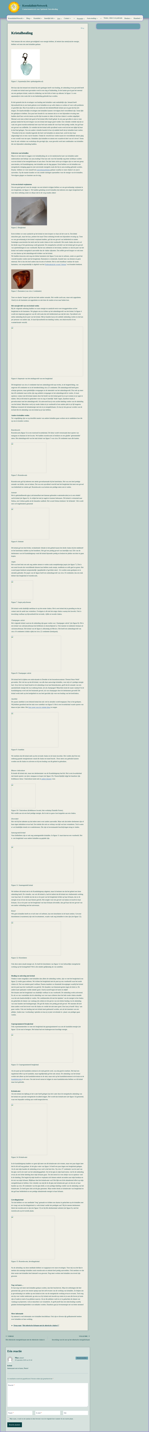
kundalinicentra (16, 1079)
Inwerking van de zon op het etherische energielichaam (71, 1338)
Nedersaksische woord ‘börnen (55, 264)
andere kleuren (46, 779)
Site (65, 1413)
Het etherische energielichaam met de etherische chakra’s (25, 1338)
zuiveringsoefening (43, 170)
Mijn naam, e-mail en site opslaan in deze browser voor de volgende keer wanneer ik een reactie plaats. (41, 1419)
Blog (82, 28)
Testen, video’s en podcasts (113, 18)
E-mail (39, 1413)
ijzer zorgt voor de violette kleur (39, 707)
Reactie (11, 1385)
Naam (11, 1413)
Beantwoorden (81, 1358)
